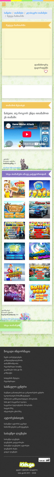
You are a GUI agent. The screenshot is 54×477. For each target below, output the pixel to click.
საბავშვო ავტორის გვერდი (15, 424)
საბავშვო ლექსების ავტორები (16, 445)
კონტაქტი (8, 373)
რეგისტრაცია (9, 381)
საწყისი (7, 13)
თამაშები (18, 13)
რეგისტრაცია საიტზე (12, 367)
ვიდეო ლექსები (10, 452)
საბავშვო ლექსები (12, 439)
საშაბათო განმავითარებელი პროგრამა (20, 399)
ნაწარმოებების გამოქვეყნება (16, 427)
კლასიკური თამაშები (36, 13)
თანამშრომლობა (11, 363)
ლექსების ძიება (10, 449)
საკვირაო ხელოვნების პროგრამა (18, 405)
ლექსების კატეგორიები (14, 442)
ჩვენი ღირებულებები (13, 357)
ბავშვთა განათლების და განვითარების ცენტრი (24, 392)
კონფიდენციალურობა (13, 360)
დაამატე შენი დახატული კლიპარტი (16, 168)
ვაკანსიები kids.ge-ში (13, 370)
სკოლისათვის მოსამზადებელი (17, 396)
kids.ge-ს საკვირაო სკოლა (15, 402)
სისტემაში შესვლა (11, 378)
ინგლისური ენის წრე (12, 411)
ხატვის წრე (8, 408)
